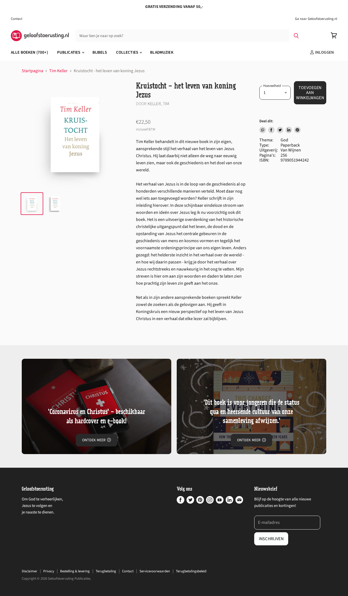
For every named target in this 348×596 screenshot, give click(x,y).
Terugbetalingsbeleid (191, 571)
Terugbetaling (106, 571)
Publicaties (69, 52)
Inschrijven (271, 539)
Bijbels (99, 52)
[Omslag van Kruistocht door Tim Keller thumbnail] (55, 203)
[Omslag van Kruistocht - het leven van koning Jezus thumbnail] (32, 203)
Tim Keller (58, 70)
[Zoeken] (296, 35)
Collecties (127, 52)
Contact (16, 19)
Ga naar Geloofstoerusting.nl (316, 19)
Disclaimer (29, 571)
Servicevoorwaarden (154, 571)
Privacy (48, 571)
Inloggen (324, 52)
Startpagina (32, 70)
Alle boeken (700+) (29, 52)
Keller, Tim (158, 104)
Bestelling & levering (75, 571)
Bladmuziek (161, 52)
